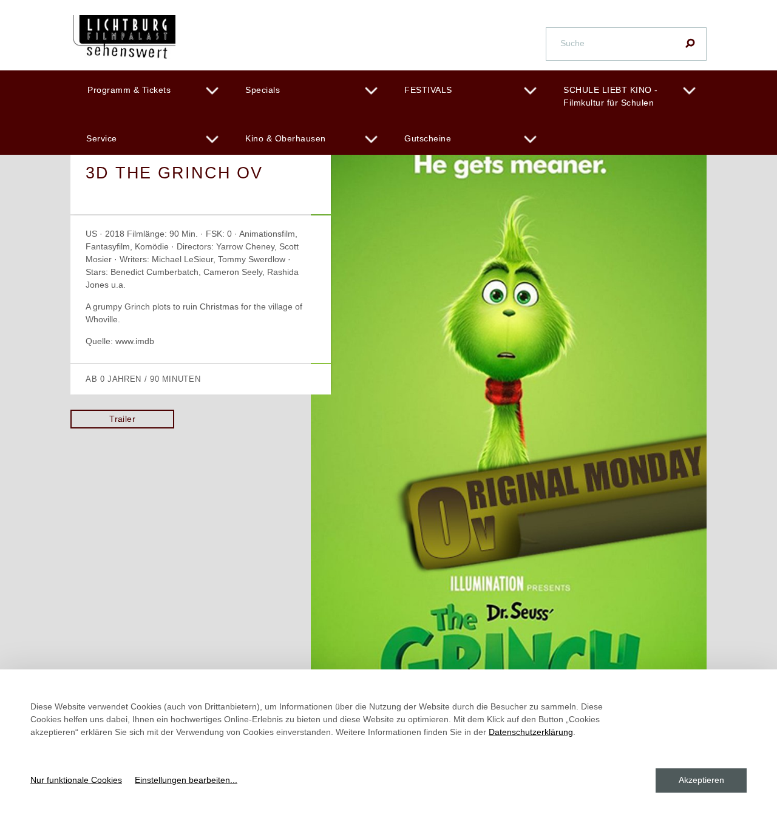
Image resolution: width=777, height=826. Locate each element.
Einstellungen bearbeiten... (186, 780)
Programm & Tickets (129, 90)
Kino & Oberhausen (285, 138)
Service (101, 138)
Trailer (122, 419)
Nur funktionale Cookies (76, 780)
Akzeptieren (701, 780)
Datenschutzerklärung (531, 732)
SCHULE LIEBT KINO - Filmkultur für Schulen (610, 96)
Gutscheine (427, 138)
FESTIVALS (428, 90)
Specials (262, 90)
